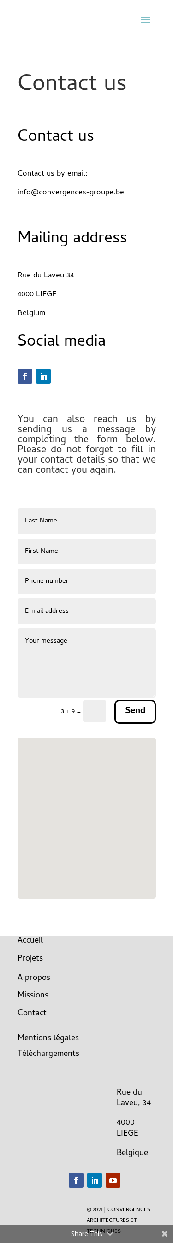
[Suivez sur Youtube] (113, 1180)
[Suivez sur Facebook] (25, 376)
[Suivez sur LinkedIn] (43, 376)
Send (135, 711)
